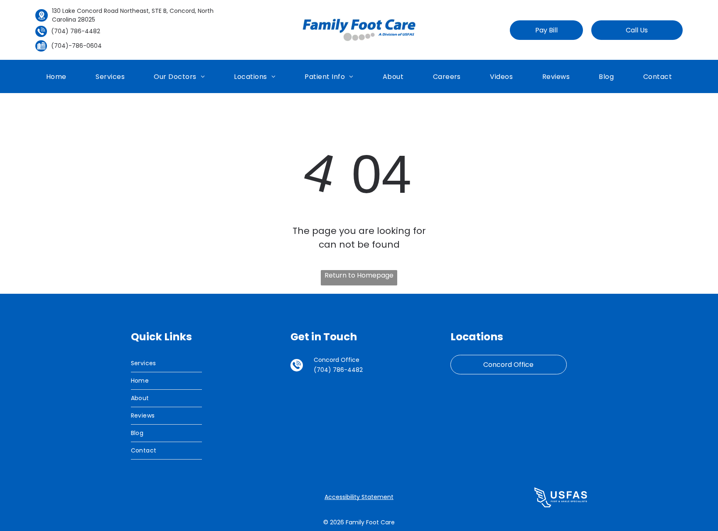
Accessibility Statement (359, 497)
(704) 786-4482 (75, 31)
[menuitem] (56, 76)
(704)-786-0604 (76, 46)
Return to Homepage (359, 275)
